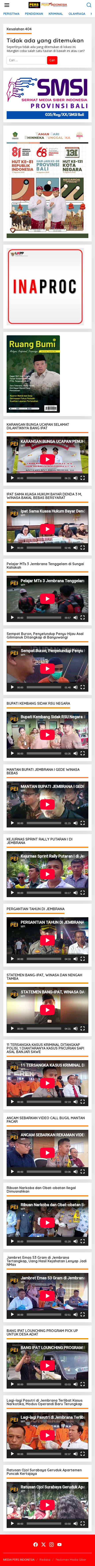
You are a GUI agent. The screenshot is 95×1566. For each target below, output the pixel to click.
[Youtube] (59, 1544)
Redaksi (45, 1559)
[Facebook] (35, 1544)
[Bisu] (75, 478)
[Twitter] (43, 1544)
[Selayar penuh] (82, 478)
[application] (47, 459)
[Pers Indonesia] (48, 5)
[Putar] (12, 478)
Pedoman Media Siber (71, 1559)
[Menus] (6, 5)
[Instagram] (51, 1544)
